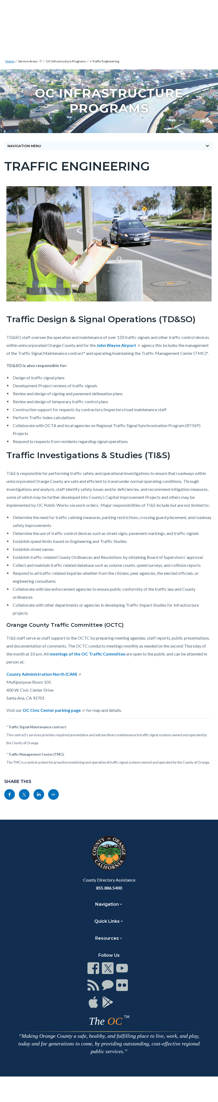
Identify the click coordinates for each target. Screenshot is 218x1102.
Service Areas (28, 61)
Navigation (107, 904)
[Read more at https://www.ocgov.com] (109, 853)
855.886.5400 (109, 887)
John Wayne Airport (116, 345)
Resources (107, 938)
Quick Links (107, 921)
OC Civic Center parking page (52, 710)
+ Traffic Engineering (104, 61)
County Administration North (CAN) (41, 673)
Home (9, 61)
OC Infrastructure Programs (66, 61)
